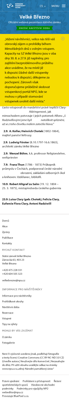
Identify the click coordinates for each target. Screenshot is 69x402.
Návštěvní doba (10, 307)
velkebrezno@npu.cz (13, 280)
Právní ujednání (11, 381)
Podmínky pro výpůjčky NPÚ (32, 388)
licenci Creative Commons (24, 357)
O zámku (7, 337)
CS (42, 6)
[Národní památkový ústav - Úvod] (16, 6)
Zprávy (6, 232)
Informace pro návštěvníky (16, 295)
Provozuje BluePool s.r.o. (15, 396)
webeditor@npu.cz (12, 392)
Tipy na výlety (9, 324)
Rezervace (7, 312)
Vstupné (6, 318)
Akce (5, 226)
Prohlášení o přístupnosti (37, 381)
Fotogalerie (8, 342)
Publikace (7, 237)
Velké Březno (34, 16)
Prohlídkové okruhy (13, 301)
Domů (5, 220)
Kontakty (7, 243)
